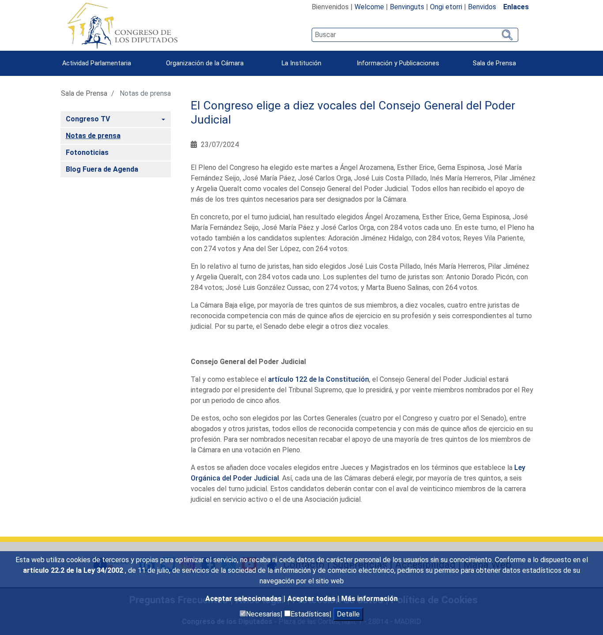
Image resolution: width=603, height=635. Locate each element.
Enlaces (516, 7)
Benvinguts (407, 7)
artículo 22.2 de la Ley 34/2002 (74, 570)
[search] (415, 35)
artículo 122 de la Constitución (318, 379)
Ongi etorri (446, 7)
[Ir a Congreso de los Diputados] (122, 26)
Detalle (348, 614)
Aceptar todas (312, 598)
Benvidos (482, 7)
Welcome (369, 7)
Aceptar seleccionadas (244, 598)
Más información (369, 598)
